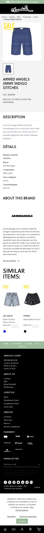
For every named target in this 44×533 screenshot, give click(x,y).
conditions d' (32, 472)
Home (4, 17)
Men (19, 17)
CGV (25, 486)
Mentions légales (16, 486)
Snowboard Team (11, 403)
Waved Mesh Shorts (31, 319)
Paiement (8, 420)
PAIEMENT (9, 431)
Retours (7, 423)
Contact (7, 378)
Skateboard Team (11, 400)
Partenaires (8, 387)
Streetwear (27, 17)
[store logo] (22, 9)
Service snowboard (12, 426)
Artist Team (8, 406)
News (6, 397)
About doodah (10, 384)
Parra (26, 315)
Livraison (7, 416)
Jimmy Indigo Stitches (12, 19)
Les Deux (8, 315)
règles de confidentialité (13, 472)
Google (17, 475)
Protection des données (13, 488)
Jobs (5, 381)
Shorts (36, 17)
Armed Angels (16, 79)
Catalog (12, 17)
